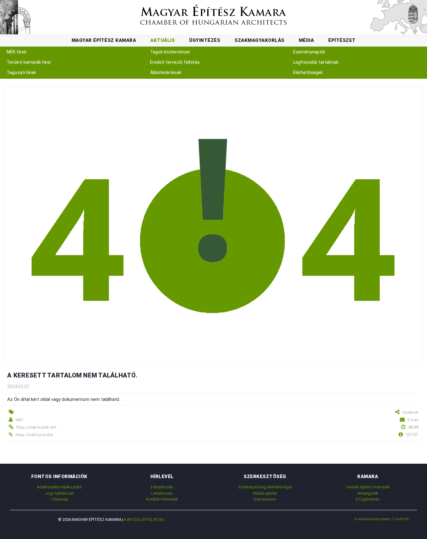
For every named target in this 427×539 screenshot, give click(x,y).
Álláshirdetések (165, 72)
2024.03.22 (18, 386)
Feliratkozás (162, 487)
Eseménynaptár (309, 52)
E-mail (413, 420)
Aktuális (162, 40)
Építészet (342, 40)
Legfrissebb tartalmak (316, 62)
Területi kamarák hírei (29, 62)
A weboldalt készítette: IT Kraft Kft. (381, 519)
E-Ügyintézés (367, 499)
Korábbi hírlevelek (162, 499)
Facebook (410, 412)
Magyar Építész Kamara (104, 40)
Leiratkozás (162, 493)
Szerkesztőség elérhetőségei (265, 487)
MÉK (19, 420)
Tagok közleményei (170, 52)
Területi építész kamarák (367, 487)
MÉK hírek (17, 52)
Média (306, 40)
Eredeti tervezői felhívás (175, 62)
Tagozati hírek (21, 72)
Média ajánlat (265, 493)
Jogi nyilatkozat (59, 493)
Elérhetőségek (308, 72)
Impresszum (265, 499)
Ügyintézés (204, 40)
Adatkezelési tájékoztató (59, 487)
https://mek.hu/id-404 (34, 435)
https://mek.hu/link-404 (36, 427)
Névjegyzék (367, 493)
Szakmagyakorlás (259, 40)
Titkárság (59, 499)
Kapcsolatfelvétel (144, 519)
